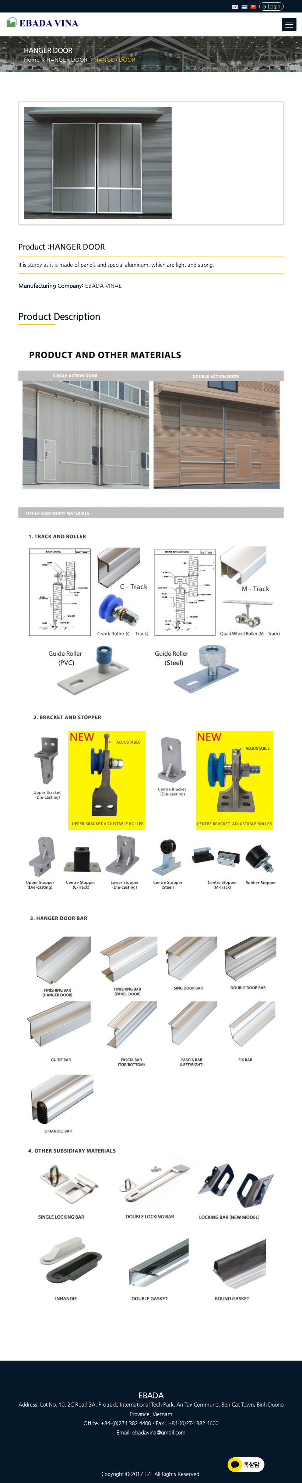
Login (274, 6)
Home (31, 59)
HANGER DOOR (66, 59)
